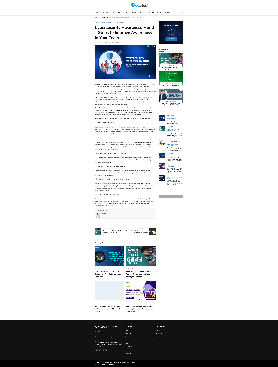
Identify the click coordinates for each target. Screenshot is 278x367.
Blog (126, 343)
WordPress (112, 364)
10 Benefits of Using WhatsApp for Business (171, 86)
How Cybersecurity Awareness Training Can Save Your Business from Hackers (139, 309)
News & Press (117, 13)
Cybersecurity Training (173, 118)
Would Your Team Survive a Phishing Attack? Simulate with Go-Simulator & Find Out (174, 170)
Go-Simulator (170, 120)
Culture (151, 13)
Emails (122, 22)
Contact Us (128, 353)
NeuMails (169, 178)
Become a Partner (130, 13)
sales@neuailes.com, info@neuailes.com (108, 338)
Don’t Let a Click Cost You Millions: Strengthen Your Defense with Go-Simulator (109, 274)
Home (98, 13)
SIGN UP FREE (171, 39)
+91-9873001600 (102, 333)
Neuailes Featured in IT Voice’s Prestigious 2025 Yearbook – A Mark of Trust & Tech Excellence (175, 182)
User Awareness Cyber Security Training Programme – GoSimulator (171, 68)
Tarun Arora (99, 42)
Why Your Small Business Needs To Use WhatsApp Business (171, 103)
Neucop (157, 340)
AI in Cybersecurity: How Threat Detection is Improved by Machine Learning (109, 309)
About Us (142, 13)
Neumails (158, 337)
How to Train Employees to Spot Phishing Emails (174, 122)
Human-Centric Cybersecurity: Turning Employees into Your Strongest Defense (138, 274)
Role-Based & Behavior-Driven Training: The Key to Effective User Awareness (174, 149)
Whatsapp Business (171, 83)
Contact (167, 13)
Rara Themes (98, 364)
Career (159, 13)
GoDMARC (158, 330)
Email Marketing (171, 130)
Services (105, 13)
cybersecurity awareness (111, 22)
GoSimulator (171, 65)
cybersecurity (99, 22)
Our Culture (128, 346)
